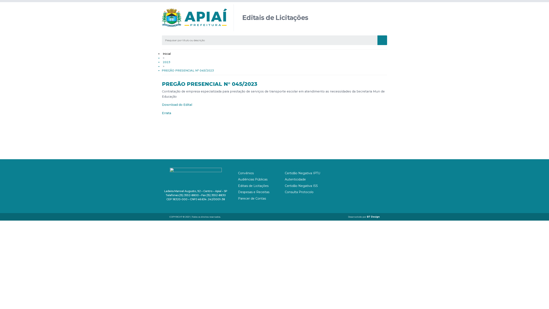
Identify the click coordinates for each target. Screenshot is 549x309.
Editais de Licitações (253, 186)
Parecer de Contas (252, 198)
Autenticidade (295, 179)
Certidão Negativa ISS (301, 186)
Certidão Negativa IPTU (302, 173)
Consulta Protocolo (299, 192)
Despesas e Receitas (253, 192)
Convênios (246, 173)
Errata (166, 113)
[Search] (382, 40)
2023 (166, 62)
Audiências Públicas (252, 179)
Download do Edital (177, 105)
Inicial (167, 53)
